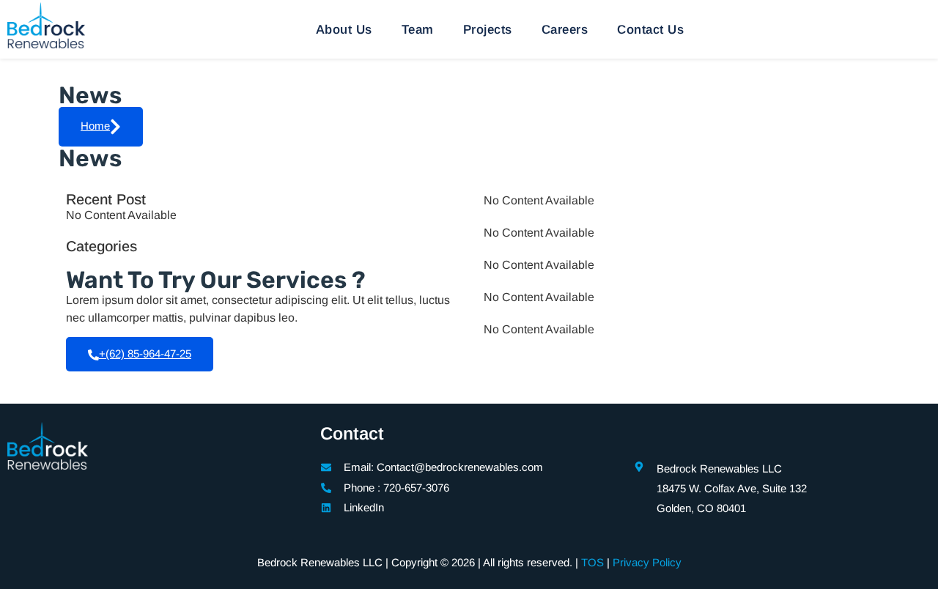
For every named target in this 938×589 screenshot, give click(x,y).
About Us (344, 30)
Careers (565, 30)
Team (418, 30)
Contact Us (650, 30)
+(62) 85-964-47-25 (145, 353)
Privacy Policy (647, 562)
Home (95, 125)
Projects (487, 30)
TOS (592, 562)
